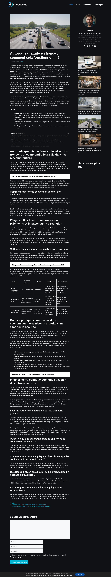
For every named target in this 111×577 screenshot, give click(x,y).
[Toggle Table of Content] (66, 133)
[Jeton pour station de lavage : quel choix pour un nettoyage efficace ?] (89, 103)
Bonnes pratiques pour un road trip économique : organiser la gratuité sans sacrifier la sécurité (37, 143)
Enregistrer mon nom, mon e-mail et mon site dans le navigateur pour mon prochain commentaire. (39, 556)
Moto (78, 5)
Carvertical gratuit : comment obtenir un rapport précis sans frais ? (88, 72)
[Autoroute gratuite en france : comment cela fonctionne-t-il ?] (89, 122)
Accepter (80, 574)
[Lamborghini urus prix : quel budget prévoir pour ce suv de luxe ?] (89, 140)
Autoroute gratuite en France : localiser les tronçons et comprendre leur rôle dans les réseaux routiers (40, 137)
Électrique (99, 5)
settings (69, 575)
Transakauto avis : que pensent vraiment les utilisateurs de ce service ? (88, 93)
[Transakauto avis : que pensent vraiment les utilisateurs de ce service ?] (89, 83)
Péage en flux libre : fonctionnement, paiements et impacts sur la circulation (35, 140)
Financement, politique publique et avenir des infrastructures (30, 146)
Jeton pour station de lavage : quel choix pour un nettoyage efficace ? (31, 506)
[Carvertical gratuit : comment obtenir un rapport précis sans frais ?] (89, 62)
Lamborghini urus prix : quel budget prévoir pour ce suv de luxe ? (29, 504)
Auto (71, 5)
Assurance (87, 5)
